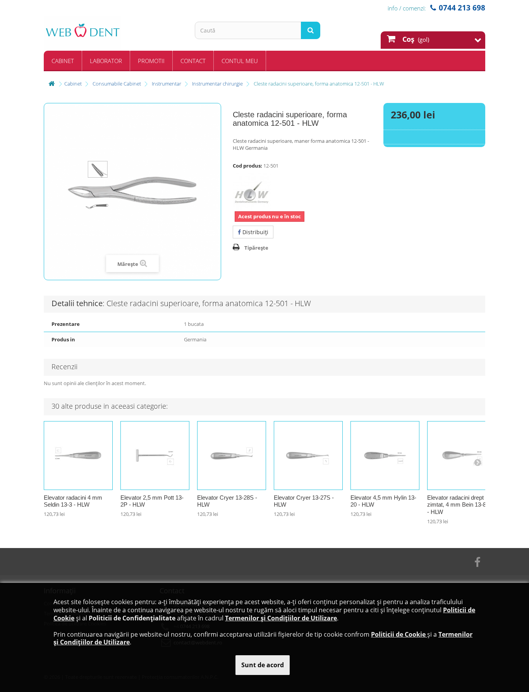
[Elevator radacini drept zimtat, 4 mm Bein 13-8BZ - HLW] (461, 455)
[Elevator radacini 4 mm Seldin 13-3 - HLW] (78, 455)
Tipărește (256, 247)
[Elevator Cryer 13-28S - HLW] (231, 455)
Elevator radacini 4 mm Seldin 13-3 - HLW (73, 501)
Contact (193, 61)
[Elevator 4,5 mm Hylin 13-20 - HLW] (384, 455)
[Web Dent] (113, 33)
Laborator (106, 61)
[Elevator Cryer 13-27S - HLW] (308, 455)
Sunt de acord (262, 665)
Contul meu (240, 61)
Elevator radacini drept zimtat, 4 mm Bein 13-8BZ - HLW (460, 504)
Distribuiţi (254, 232)
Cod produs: (247, 165)
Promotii (151, 61)
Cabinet (63, 61)
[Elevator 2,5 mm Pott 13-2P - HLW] (154, 455)
